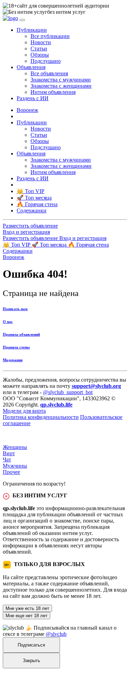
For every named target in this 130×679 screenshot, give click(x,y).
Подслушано (46, 61)
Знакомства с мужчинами (61, 80)
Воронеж (27, 110)
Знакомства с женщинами (61, 86)
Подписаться (31, 645)
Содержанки (18, 251)
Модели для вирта (24, 411)
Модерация (13, 360)
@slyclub (56, 634)
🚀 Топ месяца (50, 245)
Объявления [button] (31, 67)
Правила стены (16, 347)
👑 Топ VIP (17, 245)
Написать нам (15, 309)
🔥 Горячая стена (88, 245)
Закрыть (31, 660)
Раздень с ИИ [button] (33, 98)
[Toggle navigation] (22, 20)
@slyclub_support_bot (68, 392)
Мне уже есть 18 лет (27, 608)
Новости (41, 42)
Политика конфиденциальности (41, 417)
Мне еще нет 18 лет (26, 615)
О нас (8, 321)
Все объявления (49, 73)
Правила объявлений (21, 334)
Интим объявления (53, 92)
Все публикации (50, 36)
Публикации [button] (32, 30)
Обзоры (40, 55)
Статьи (39, 48)
